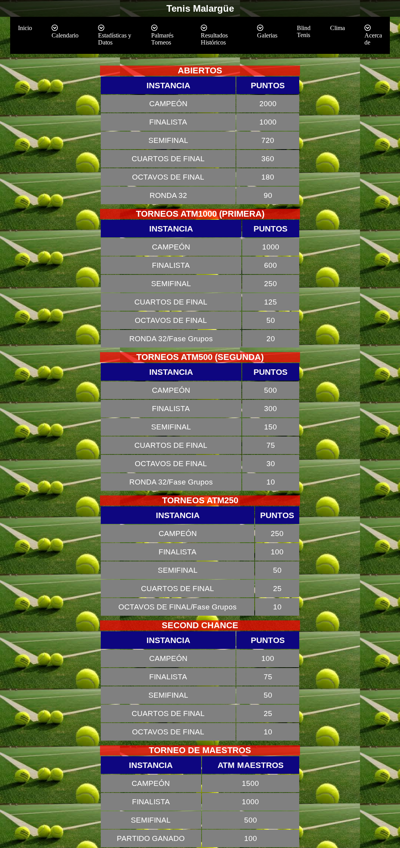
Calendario (65, 35)
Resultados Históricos (214, 39)
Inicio (25, 28)
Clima (337, 28)
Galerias (267, 35)
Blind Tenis (304, 31)
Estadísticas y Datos (114, 39)
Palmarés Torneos (162, 39)
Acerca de (373, 39)
